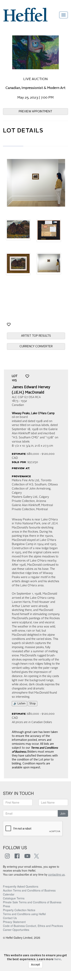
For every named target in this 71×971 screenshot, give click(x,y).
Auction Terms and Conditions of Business (29, 890)
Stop (32, 703)
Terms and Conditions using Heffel (24, 914)
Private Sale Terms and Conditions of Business (32, 902)
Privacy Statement (14, 922)
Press (6, 906)
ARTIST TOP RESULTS (36, 335)
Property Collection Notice (19, 910)
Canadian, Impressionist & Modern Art (35, 88)
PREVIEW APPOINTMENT (35, 111)
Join (62, 813)
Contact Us (10, 918)
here (57, 959)
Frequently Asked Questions (20, 886)
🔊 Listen (19, 703)
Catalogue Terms (13, 898)
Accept (35, 964)
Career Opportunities (16, 930)
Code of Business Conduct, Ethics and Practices (33, 926)
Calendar (8, 894)
